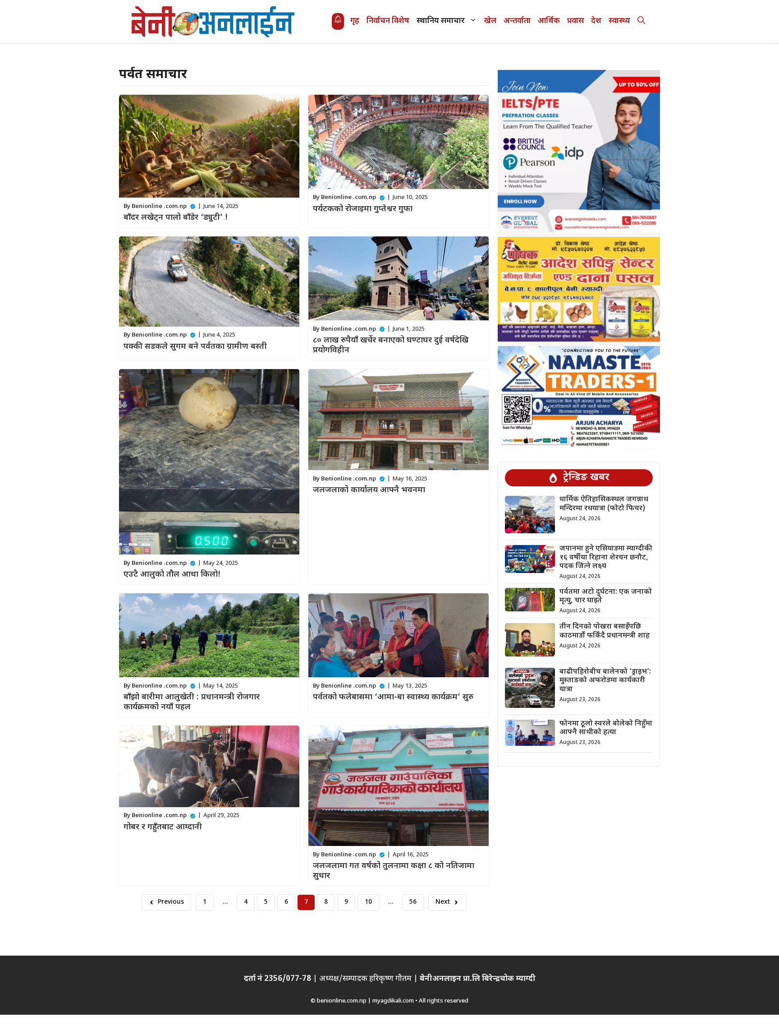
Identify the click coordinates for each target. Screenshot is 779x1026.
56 (413, 902)
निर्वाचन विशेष (388, 21)
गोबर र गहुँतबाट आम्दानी (163, 827)
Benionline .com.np (159, 206)
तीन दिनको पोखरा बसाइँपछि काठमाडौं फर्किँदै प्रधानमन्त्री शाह (604, 632)
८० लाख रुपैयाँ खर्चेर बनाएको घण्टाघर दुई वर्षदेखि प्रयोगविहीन (390, 345)
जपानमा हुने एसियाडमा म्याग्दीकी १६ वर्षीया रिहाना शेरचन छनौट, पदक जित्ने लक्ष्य (605, 558)
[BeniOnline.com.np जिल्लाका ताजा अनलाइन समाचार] (213, 21)
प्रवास (575, 21)
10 (368, 902)
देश (596, 21)
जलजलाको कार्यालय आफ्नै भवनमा (369, 490)
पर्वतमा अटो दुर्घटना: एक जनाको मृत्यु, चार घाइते (605, 596)
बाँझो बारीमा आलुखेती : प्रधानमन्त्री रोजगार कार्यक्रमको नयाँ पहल (192, 702)
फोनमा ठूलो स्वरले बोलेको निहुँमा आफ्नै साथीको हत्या (605, 728)
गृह (354, 21)
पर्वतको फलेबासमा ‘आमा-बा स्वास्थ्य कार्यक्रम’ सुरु (393, 697)
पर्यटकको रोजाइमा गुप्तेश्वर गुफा (362, 209)
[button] (641, 21)
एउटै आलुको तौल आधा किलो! (172, 574)
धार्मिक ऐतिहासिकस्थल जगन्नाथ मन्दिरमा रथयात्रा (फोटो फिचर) (603, 504)
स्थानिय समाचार (441, 21)
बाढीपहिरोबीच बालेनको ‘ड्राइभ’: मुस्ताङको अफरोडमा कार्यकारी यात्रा (605, 680)
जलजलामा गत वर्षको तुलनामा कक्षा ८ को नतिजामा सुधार (393, 871)
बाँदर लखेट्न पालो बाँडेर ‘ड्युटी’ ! (176, 218)
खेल (490, 21)
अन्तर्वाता (517, 21)
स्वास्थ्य (619, 21)
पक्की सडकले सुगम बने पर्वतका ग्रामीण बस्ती (195, 347)
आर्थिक (549, 21)
